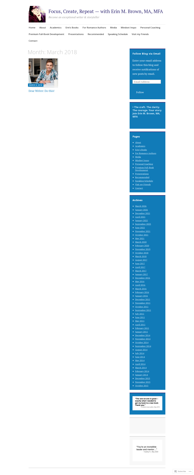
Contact (33, 40)
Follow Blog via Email (146, 53)
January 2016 (141, 295)
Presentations (76, 34)
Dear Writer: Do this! (41, 91)
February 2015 (142, 328)
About (42, 27)
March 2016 (140, 288)
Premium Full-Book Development (46, 34)
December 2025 (142, 213)
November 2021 (142, 231)
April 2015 (140, 324)
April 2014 (140, 364)
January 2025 (141, 220)
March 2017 (140, 270)
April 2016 (140, 285)
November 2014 (142, 338)
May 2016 (139, 281)
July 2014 (139, 353)
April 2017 (140, 267)
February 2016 (142, 292)
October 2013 (141, 385)
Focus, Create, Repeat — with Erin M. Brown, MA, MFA (106, 11)
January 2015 (141, 331)
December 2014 (142, 335)
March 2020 (140, 242)
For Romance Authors (94, 27)
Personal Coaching (150, 27)
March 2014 (140, 367)
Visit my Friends (140, 34)
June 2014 (140, 356)
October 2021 (141, 234)
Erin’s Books (72, 27)
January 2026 (141, 209)
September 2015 (143, 310)
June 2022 (140, 227)
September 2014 (143, 346)
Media (113, 27)
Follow (140, 92)
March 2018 (140, 256)
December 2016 (142, 277)
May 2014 (139, 360)
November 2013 (142, 382)
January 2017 (141, 274)
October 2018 (141, 252)
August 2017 (141, 259)
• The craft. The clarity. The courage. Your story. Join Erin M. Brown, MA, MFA (147, 111)
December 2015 (142, 299)
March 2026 (140, 206)
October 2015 (141, 306)
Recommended (96, 34)
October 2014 (141, 342)
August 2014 (141, 349)
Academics (55, 27)
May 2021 (139, 238)
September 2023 (143, 224)
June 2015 (140, 317)
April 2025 (140, 216)
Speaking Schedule (118, 34)
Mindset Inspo (128, 27)
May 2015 (139, 320)
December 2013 (142, 378)
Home (32, 27)
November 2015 (142, 303)
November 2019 (142, 249)
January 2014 (141, 374)
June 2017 (140, 263)
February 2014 (142, 371)
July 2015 (139, 313)
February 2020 (142, 245)
